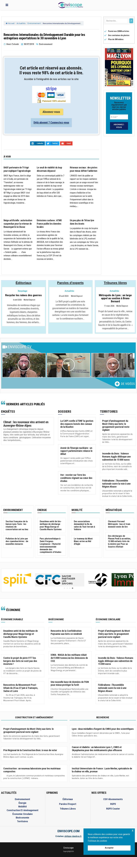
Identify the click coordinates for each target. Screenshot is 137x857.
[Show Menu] (7, 5)
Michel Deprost (29, 300)
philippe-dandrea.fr (73, 836)
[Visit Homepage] (70, 5)
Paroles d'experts (70, 283)
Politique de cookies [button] (97, 840)
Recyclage (22, 291)
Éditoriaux (23, 283)
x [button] (133, 830)
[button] (24, 365)
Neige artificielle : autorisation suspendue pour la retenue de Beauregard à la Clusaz (18, 223)
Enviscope (69, 847)
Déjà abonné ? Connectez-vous (51, 122)
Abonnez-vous (51, 112)
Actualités (21, 23)
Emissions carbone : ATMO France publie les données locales (49, 223)
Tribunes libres (115, 283)
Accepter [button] (109, 848)
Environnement (34, 23)
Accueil (11, 23)
